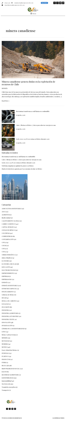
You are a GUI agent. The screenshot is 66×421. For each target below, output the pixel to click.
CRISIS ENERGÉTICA (8, 255)
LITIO (4, 332)
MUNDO (4, 347)
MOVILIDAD (5, 341)
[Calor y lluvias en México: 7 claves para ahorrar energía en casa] (8, 130)
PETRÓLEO (5, 353)
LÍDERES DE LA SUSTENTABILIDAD (13, 329)
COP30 (4, 252)
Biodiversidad (6, 218)
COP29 (4, 248)
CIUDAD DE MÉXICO (8, 230)
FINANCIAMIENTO (8, 292)
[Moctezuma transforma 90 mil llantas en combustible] (8, 116)
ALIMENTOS (6, 215)
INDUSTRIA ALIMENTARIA (10, 313)
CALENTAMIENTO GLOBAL (10, 221)
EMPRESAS (5, 276)
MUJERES (5, 344)
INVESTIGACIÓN (7, 325)
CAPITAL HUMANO (8, 227)
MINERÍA (5, 88)
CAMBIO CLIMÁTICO (8, 224)
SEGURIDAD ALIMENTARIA (10, 375)
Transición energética (8, 387)
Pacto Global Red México (9, 350)
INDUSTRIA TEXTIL (8, 319)
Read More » (6, 101)
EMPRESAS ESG (7, 279)
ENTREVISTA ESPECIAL (9, 289)
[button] (33, 13)
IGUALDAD (5, 304)
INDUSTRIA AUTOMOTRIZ (10, 316)
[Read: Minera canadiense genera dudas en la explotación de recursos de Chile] (33, 59)
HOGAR (4, 298)
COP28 (4, 245)
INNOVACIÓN (6, 322)
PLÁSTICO (5, 356)
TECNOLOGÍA (6, 384)
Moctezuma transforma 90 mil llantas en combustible (32, 111)
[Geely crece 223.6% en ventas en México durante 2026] (8, 144)
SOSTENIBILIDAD (7, 378)
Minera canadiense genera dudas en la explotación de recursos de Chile (28, 83)
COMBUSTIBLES (7, 236)
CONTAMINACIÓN (7, 239)
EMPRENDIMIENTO (8, 273)
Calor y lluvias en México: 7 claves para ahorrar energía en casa (36, 125)
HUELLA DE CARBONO (9, 301)
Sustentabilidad (6, 381)
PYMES (4, 362)
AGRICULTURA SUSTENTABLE (11, 208)
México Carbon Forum (9, 335)
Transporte (5, 390)
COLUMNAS (5, 233)
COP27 (4, 242)
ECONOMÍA (5, 261)
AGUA (3, 212)
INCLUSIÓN (5, 307)
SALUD (4, 372)
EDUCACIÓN (6, 267)
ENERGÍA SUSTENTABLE (10, 285)
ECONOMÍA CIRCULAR (9, 264)
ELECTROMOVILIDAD (9, 270)
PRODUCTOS (6, 359)
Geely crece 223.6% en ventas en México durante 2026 (32, 139)
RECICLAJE (5, 365)
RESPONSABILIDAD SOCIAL (11, 369)
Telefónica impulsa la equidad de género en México (18, 166)
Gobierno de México (8, 295)
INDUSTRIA (5, 310)
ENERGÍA (5, 282)
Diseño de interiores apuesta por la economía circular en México (22, 169)
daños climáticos (7, 258)
